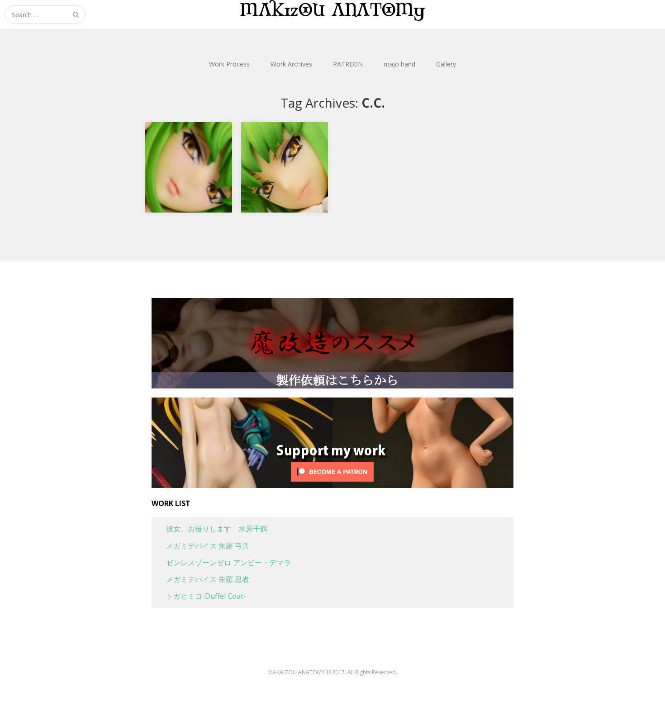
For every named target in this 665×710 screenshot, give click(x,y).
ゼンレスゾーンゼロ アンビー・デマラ (221, 563)
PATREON (348, 64)
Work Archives (291, 64)
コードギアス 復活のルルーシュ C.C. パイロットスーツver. (286, 143)
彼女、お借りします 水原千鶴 (209, 529)
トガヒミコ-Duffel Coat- (199, 596)
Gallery (446, 64)
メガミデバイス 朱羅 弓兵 (200, 546)
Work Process (229, 64)
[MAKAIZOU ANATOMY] (332, 10)
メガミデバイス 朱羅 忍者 (200, 579)
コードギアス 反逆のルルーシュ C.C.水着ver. (190, 138)
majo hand (399, 64)
